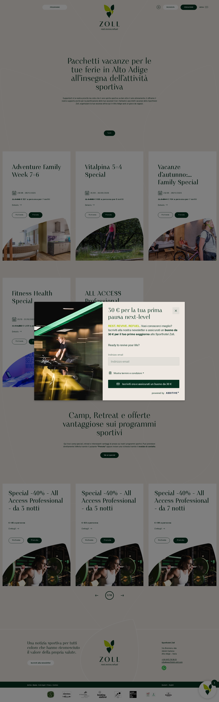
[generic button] (175, 310)
